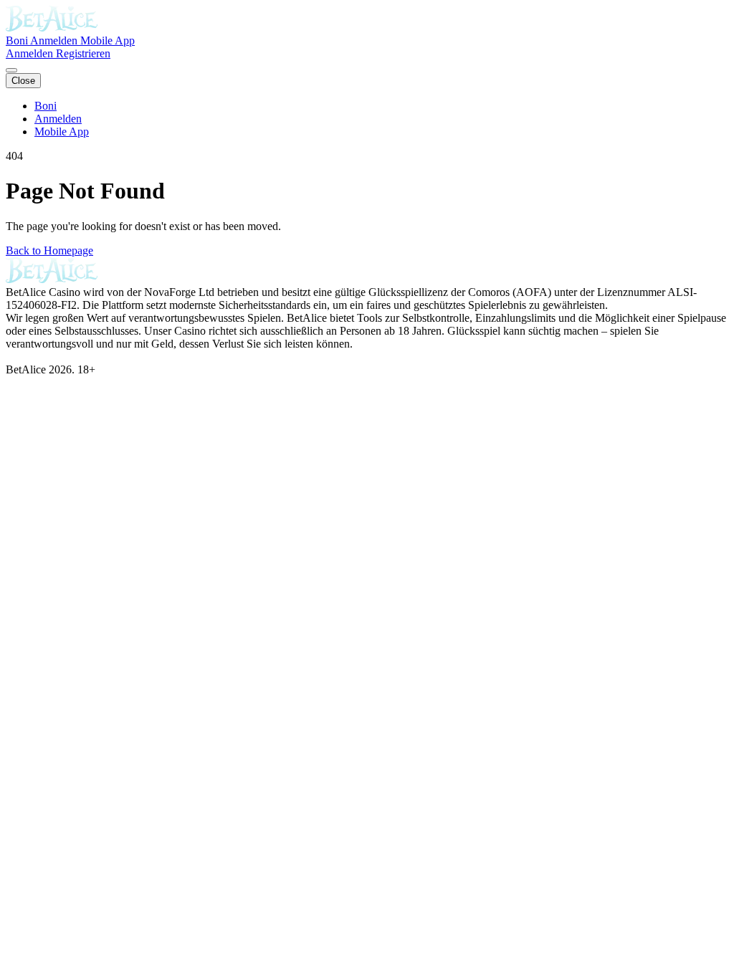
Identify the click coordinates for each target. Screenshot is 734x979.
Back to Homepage (49, 250)
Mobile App (107, 40)
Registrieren (83, 53)
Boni (18, 40)
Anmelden (55, 40)
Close (23, 80)
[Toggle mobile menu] (11, 70)
